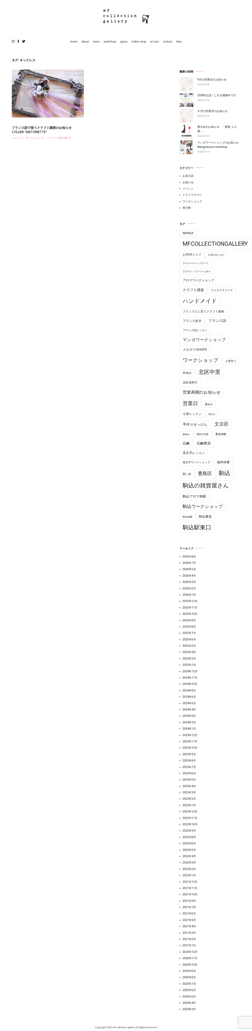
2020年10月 (190, 964)
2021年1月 (189, 945)
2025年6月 (189, 639)
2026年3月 (189, 582)
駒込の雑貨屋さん (206, 485)
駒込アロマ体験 (194, 496)
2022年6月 (189, 843)
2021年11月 (190, 888)
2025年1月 (189, 664)
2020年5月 (189, 996)
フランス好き (192, 321)
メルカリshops (195, 349)
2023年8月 (189, 760)
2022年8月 (189, 837)
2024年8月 (189, 690)
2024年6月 (189, 696)
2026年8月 (189, 556)
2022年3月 (189, 862)
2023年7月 (189, 767)
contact (167, 41)
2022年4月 (189, 856)
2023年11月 (190, 741)
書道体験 (220, 434)
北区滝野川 (190, 382)
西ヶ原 (187, 474)
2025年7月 (189, 633)
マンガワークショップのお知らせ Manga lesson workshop (218, 144)
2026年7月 (189, 562)
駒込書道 (205, 516)
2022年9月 (189, 830)
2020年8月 (189, 977)
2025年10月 (190, 613)
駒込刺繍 (187, 516)
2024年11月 (190, 677)
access (154, 41)
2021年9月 (189, 900)
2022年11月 (190, 818)
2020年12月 (190, 951)
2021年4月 (189, 926)
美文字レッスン (194, 453)
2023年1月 (189, 805)
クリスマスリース (222, 290)
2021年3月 (189, 932)
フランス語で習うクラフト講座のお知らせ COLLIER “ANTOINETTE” (42, 129)
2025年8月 (189, 626)
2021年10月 (190, 894)
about (85, 41)
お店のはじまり (216, 254)
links (179, 41)
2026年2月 (189, 588)
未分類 (187, 207)
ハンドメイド (200, 301)
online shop (139, 41)
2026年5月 (189, 569)
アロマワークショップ (198, 280)
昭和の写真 (202, 434)
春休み (186, 434)
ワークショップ (35, 138)
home (74, 41)
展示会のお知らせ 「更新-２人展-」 (217, 129)
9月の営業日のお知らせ (211, 79)
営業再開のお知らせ (202, 392)
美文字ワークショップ (196, 462)
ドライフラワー (192, 194)
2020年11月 (190, 958)
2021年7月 (189, 907)
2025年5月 (189, 645)
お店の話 (188, 175)
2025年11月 (190, 607)
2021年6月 (189, 913)
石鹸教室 (204, 443)
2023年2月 (189, 798)
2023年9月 (189, 754)
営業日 (190, 403)
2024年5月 (189, 703)
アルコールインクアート (196, 263)
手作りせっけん (195, 424)
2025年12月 (190, 601)
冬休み (187, 373)
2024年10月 (190, 683)
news (96, 41)
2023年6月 (189, 773)
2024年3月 (189, 715)
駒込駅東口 (197, 527)
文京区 (221, 424)
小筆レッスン (192, 414)
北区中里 (209, 372)
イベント (17, 138)
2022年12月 (190, 811)
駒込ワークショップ (203, 506)
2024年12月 (190, 671)
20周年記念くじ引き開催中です (216, 95)
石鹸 (186, 443)
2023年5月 (189, 779)
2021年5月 (189, 920)
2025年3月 (189, 658)
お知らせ (188, 182)
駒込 (224, 473)
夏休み (209, 404)
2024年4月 (189, 709)
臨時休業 (223, 462)
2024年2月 (189, 722)
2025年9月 (189, 620)
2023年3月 (189, 792)
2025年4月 (189, 652)
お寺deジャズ (192, 254)
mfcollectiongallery (215, 243)
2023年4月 (189, 786)
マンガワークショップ (204, 339)
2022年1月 (189, 875)
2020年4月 (189, 1002)
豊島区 (205, 473)
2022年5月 (189, 849)
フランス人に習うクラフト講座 (203, 311)
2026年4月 (189, 575)
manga (188, 233)
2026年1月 (189, 594)
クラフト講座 (193, 290)
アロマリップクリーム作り (197, 271)
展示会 (211, 414)
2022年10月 (190, 824)
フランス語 (217, 321)
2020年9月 (189, 971)
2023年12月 (190, 735)
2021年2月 (189, 939)
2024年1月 (189, 728)
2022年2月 (189, 869)
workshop (110, 41)
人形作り (230, 360)
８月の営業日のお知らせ (212, 111)
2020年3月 (189, 1009)
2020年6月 (189, 990)
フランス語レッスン (195, 330)
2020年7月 (189, 983)
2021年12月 (190, 881)
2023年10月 (190, 747)
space (124, 41)
